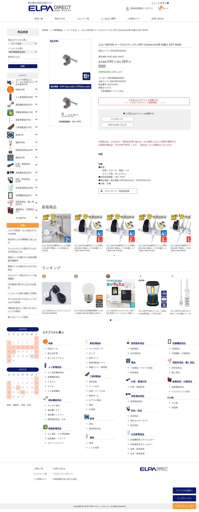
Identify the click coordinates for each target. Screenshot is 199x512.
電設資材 (93, 381)
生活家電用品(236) (24, 188)
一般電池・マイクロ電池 (141, 368)
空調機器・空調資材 (181, 353)
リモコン (52, 381)
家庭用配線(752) (23, 119)
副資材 (175, 407)
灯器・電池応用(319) (23, 165)
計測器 (92, 409)
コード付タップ (96, 348)
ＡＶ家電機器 (54, 391)
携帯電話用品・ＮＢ (57, 419)
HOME (45, 30)
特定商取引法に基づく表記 (65, 479)
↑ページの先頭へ (184, 490)
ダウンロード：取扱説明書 (116, 191)
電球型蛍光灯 (95, 428)
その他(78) (21, 218)
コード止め (72, 30)
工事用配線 (57, 30)
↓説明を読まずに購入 (184, 506)
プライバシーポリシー (63, 474)
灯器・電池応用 (137, 387)
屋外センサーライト (139, 420)
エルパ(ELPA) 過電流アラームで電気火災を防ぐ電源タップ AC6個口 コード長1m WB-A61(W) (184, 248)
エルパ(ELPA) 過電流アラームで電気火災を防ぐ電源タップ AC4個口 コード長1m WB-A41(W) (88, 248)
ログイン (149, 8)
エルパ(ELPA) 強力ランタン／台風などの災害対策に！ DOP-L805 (152, 312)
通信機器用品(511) (24, 104)
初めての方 (60, 18)
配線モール (94, 395)
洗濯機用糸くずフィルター (142, 439)
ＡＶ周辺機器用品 (56, 372)
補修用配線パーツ (97, 362)
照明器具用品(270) (24, 150)
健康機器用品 (178, 387)
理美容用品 (177, 368)
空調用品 (176, 348)
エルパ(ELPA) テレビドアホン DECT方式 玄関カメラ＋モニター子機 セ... (120, 311)
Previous (46, 233)
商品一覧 (39, 18)
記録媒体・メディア (57, 438)
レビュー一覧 (83, 18)
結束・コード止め (97, 391)
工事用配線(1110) (24, 127)
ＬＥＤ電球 (94, 447)
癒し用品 (176, 372)
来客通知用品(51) (24, 172)
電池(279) (20, 157)
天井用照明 (135, 353)
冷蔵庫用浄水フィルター (141, 444)
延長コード (94, 358)
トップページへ (184, 498)
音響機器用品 (54, 377)
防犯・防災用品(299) (23, 180)
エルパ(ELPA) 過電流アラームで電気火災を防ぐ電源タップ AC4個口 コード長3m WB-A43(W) (152, 248)
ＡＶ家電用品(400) (24, 97)
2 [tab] (118, 255)
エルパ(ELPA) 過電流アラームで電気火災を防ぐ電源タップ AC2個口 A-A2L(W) (56, 248)
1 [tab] (114, 255)
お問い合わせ (158, 18)
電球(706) (20, 142)
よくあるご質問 (108, 18)
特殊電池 (134, 372)
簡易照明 (134, 348)
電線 (91, 405)
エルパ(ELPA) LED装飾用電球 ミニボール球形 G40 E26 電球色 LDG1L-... (88, 311)
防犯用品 (134, 416)
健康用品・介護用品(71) (25, 210)
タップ (92, 353)
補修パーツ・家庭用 (98, 367)
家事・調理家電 (137, 449)
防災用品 (134, 425)
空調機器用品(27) (24, 195)
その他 (175, 403)
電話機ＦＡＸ (54, 410)
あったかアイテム (56, 358)
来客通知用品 (136, 401)
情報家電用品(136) (24, 112)
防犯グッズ (53, 348)
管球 (91, 424)
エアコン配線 (95, 400)
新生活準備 (53, 353)
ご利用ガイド (133, 18)
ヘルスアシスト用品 (181, 391)
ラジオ (51, 386)
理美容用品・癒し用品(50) (25, 202)
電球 (91, 443)
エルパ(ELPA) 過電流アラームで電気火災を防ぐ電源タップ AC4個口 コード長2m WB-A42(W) (120, 248)
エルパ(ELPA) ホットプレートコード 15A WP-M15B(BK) (56, 311)
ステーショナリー (56, 443)
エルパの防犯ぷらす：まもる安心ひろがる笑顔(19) (25, 81)
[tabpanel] (56, 233)
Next (186, 233)
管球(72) (19, 135)
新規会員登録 (136, 8)
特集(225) (20, 89)
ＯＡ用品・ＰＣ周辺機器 (59, 434)
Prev (46, 295)
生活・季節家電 (137, 453)
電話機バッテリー (56, 414)
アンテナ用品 (54, 405)
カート (166, 8)
